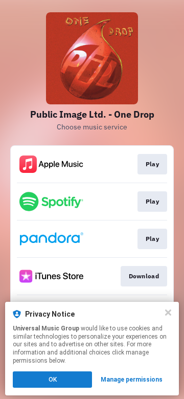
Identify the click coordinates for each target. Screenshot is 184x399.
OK (53, 379)
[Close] (168, 312)
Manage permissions (132, 379)
